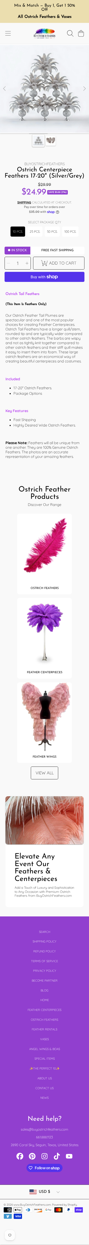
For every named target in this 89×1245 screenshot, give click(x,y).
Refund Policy (44, 951)
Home (44, 1000)
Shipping (24, 202)
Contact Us (44, 1088)
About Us (44, 1078)
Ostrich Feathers (44, 1019)
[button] (8, 33)
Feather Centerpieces (44, 1010)
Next (84, 89)
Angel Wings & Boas (44, 1049)
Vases (44, 1039)
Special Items (44, 1058)
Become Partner (45, 980)
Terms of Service (44, 961)
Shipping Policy (44, 941)
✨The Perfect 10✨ (44, 1068)
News (44, 1097)
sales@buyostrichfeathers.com (44, 1129)
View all (45, 772)
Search (44, 932)
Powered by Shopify (64, 1204)
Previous (5, 89)
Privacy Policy (44, 970)
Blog (44, 990)
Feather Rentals (44, 1029)
